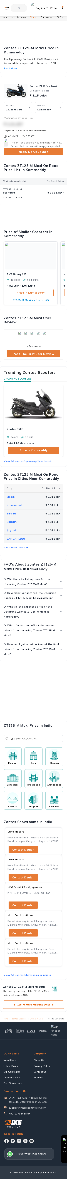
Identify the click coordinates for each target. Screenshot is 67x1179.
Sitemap (38, 1077)
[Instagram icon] (19, 1141)
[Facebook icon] (6, 1141)
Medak (11, 496)
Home (5, 1019)
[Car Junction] (56, 1031)
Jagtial (11, 530)
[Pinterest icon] (13, 1141)
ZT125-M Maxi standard (12, 191)
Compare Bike (12, 1077)
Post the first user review (33, 354)
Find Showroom (13, 1083)
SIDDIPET (13, 522)
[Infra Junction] (43, 1030)
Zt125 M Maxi (36, 1019)
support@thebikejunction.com (27, 1107)
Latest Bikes (11, 1066)
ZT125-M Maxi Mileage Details (34, 1004)
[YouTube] (31, 1141)
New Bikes (10, 1060)
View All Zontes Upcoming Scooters (26, 461)
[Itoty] (31, 1030)
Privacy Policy (42, 1066)
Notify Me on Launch (33, 151)
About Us (39, 1060)
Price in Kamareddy (31, 292)
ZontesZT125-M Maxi (43, 86)
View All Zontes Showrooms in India (26, 975)
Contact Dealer (23, 849)
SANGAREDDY (16, 538)
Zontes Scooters (19, 1019)
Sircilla (11, 513)
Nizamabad (14, 505)
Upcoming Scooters (17, 378)
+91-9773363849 (19, 1113)
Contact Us (40, 1071)
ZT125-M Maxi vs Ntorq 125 (31, 300)
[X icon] (25, 1141)
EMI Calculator (12, 1071)
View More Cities (14, 547)
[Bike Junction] (6, 8)
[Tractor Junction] (8, 1030)
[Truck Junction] (20, 1031)
